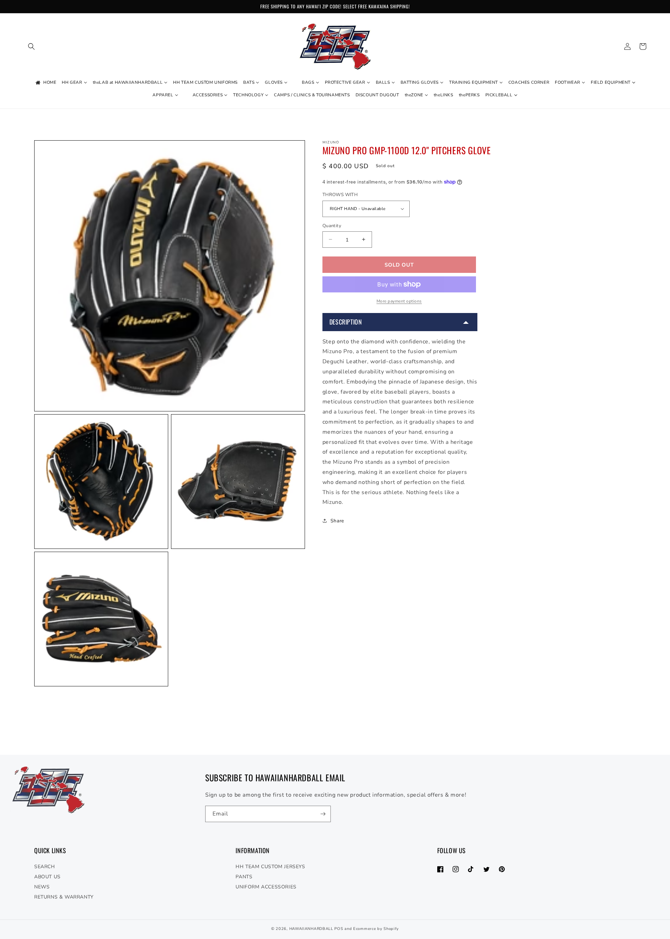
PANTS (244, 876)
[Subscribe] (322, 814)
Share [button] (337, 520)
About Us (47, 876)
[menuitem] (45, 82)
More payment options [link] (399, 301)
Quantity (331, 225)
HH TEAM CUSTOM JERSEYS (270, 866)
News (42, 887)
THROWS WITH (340, 195)
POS (338, 928)
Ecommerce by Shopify (376, 928)
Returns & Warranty (64, 897)
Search (44, 866)
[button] (31, 46)
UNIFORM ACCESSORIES (266, 887)
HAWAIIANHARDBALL (311, 928)
